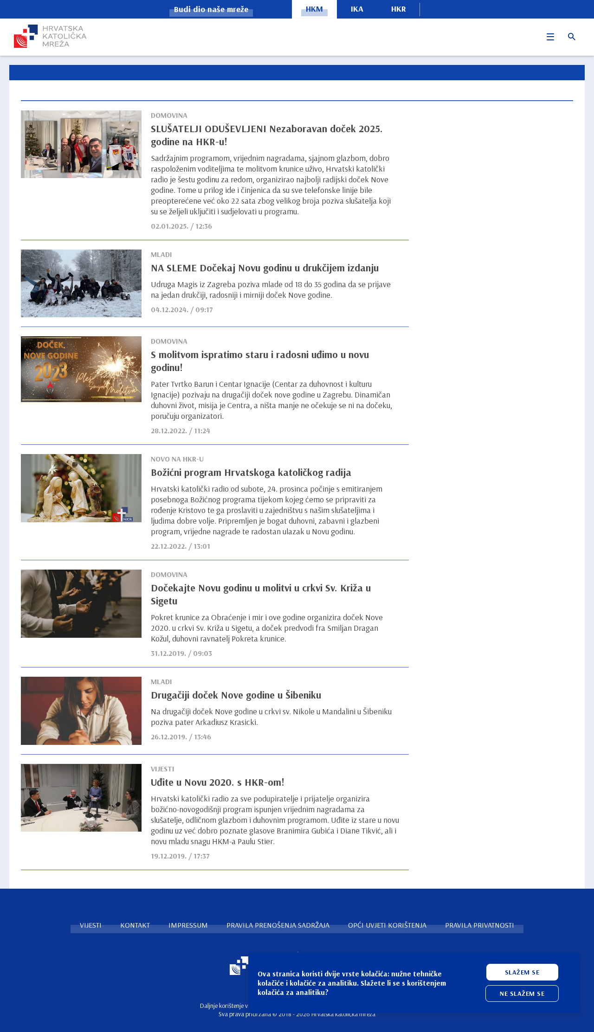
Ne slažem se (522, 993)
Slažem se (522, 972)
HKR (398, 8)
